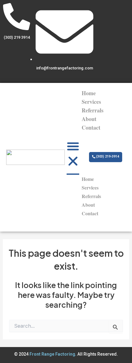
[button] (73, 155)
